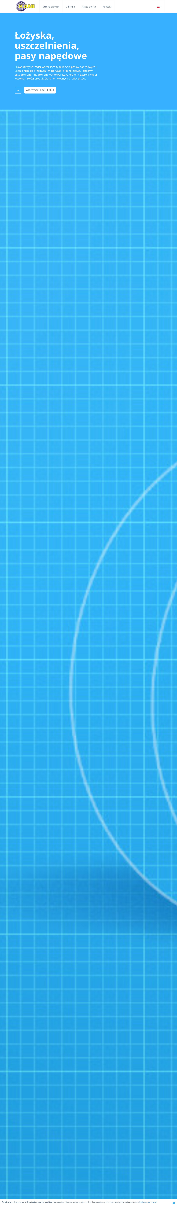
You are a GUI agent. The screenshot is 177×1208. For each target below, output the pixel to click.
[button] (158, 6)
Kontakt (107, 6)
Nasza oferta (89, 6)
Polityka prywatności (148, 1202)
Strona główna (51, 6)
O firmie (70, 6)
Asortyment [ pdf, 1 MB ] (40, 89)
